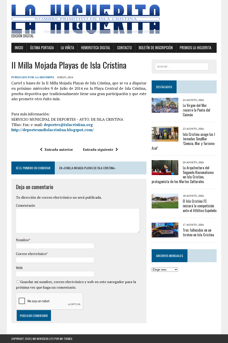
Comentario (25, 205)
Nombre (22, 239)
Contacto (124, 47)
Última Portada (42, 47)
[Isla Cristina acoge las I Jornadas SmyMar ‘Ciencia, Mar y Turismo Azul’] (165, 138)
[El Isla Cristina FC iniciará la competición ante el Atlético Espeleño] (165, 205)
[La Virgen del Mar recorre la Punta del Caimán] (165, 109)
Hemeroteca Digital (95, 47)
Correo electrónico (31, 253)
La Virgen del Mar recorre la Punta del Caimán (196, 110)
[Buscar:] (182, 66)
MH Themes (66, 339)
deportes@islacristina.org (68, 124)
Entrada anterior (59, 149)
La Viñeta (67, 47)
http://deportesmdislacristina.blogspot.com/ (52, 129)
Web (19, 267)
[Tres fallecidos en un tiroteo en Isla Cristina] (165, 234)
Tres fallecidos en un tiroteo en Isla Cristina (198, 232)
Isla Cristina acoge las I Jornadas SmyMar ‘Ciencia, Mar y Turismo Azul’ (183, 141)
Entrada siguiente (98, 149)
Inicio (19, 47)
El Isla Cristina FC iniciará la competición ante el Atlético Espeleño (199, 205)
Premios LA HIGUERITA (195, 47)
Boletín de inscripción (156, 47)
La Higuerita (44, 77)
